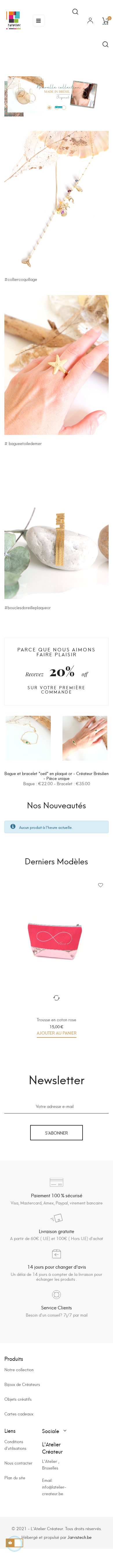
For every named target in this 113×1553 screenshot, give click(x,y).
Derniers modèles (56, 860)
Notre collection (19, 1369)
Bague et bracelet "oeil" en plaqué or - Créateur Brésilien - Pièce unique (56, 776)
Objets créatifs (18, 1399)
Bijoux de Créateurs (22, 1384)
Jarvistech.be (80, 1537)
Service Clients (56, 1307)
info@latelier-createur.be (54, 1490)
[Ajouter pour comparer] (56, 998)
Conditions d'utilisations (15, 1444)
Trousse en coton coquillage (57, 1019)
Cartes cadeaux (18, 1413)
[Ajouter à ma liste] (100, 885)
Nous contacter (18, 1462)
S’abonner (56, 1132)
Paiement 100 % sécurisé (56, 1195)
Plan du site (14, 1477)
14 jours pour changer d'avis (56, 1266)
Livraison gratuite (56, 1231)
